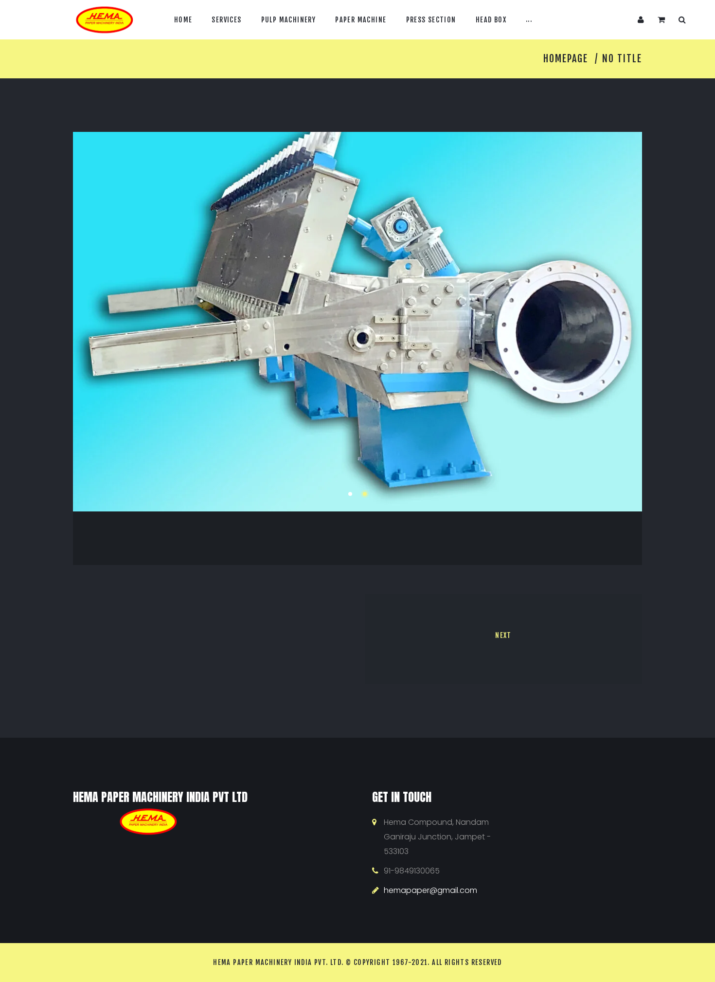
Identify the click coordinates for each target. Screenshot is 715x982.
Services (226, 19)
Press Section (431, 19)
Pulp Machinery (288, 19)
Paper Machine (360, 19)
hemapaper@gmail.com (430, 890)
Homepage (565, 59)
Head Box (491, 19)
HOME (183, 19)
